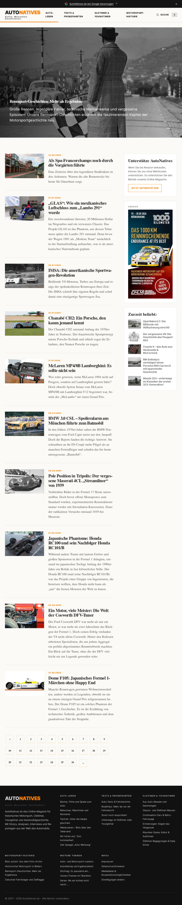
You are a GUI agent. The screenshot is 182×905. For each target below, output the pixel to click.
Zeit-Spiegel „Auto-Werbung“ (75, 844)
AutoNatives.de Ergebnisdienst (76, 866)
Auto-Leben (50, 15)
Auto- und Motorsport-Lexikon (76, 861)
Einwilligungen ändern (112, 879)
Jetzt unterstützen (145, 188)
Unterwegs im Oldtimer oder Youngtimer (116, 822)
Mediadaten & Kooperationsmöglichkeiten (116, 873)
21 (20, 762)
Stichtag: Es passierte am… (75, 871)
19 (104, 750)
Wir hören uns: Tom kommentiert (70, 838)
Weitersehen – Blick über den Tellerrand (75, 829)
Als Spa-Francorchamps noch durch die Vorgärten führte (80, 162)
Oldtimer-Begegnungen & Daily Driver (159, 843)
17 (83, 750)
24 (51, 762)
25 (62, 762)
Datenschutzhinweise (112, 866)
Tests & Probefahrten (73, 15)
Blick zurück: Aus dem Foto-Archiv (23, 861)
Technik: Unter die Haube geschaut (73, 821)
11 (20, 750)
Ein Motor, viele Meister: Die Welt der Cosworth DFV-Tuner (78, 612)
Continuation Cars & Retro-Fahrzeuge (157, 817)
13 (41, 750)
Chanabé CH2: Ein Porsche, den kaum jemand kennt (77, 320)
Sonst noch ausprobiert (114, 815)
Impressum (107, 861)
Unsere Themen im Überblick (75, 875)
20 (10, 762)
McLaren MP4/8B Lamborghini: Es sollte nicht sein (80, 367)
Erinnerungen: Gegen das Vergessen (156, 826)
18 (93, 750)
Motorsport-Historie (135, 15)
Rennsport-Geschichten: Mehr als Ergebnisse (23, 873)
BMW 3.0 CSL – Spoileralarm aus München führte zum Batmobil (78, 420)
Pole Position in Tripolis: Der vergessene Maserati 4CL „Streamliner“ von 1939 (80, 480)
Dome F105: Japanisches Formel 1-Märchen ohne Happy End (79, 680)
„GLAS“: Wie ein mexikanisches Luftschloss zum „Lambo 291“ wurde (77, 207)
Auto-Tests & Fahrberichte (115, 801)
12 (31, 750)
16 (72, 750)
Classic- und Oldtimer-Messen (159, 810)
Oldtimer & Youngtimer (103, 15)
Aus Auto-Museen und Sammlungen (155, 803)
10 (10, 750)
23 (41, 762)
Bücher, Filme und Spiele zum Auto (75, 803)
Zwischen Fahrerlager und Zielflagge (24, 879)
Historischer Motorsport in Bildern (23, 866)
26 (72, 762)
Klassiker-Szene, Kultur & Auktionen (156, 834)
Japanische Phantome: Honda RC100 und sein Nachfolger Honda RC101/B (79, 543)
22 (31, 762)
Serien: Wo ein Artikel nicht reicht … (74, 882)
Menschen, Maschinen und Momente (74, 812)
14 (51, 750)
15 (62, 750)
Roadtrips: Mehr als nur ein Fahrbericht (115, 808)
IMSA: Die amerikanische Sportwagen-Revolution (80, 272)
